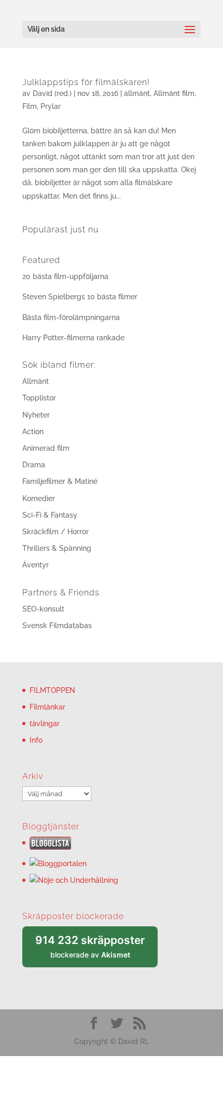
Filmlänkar (47, 707)
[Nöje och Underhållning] (74, 880)
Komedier (38, 498)
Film (29, 106)
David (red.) (52, 93)
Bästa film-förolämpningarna (71, 317)
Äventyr (35, 565)
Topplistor (39, 398)
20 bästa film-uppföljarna (65, 276)
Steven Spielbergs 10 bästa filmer (79, 297)
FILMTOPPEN (52, 690)
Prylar (50, 106)
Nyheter (36, 415)
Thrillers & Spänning (56, 548)
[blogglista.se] (50, 847)
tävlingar (45, 723)
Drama (33, 465)
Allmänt (35, 381)
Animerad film (45, 448)
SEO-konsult (43, 609)
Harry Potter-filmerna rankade (73, 338)
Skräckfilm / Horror (55, 531)
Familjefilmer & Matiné (59, 481)
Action (33, 431)
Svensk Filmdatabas (57, 625)
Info (36, 740)
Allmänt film (174, 93)
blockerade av (96, 950)
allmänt (137, 93)
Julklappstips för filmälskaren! (86, 82)
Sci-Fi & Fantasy (49, 515)
